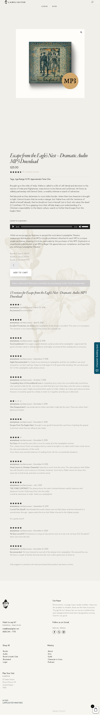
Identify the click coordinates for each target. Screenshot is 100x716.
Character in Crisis (55, 659)
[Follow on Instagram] (63, 632)
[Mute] (80, 226)
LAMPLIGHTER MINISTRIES (13, 703)
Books (5, 651)
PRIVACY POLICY (59, 711)
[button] (81, 32)
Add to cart (20, 273)
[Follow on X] (59, 632)
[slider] (85, 226)
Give (54, 6)
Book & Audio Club (10, 657)
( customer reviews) (30, 172)
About (50, 651)
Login (44, 6)
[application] (50, 226)
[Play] (13, 226)
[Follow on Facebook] (54, 632)
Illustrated (7, 659)
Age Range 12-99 (22, 179)
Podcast (51, 662)
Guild (50, 657)
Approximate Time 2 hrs (40, 179)
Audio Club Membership (73, 283)
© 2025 (5, 700)
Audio (5, 654)
